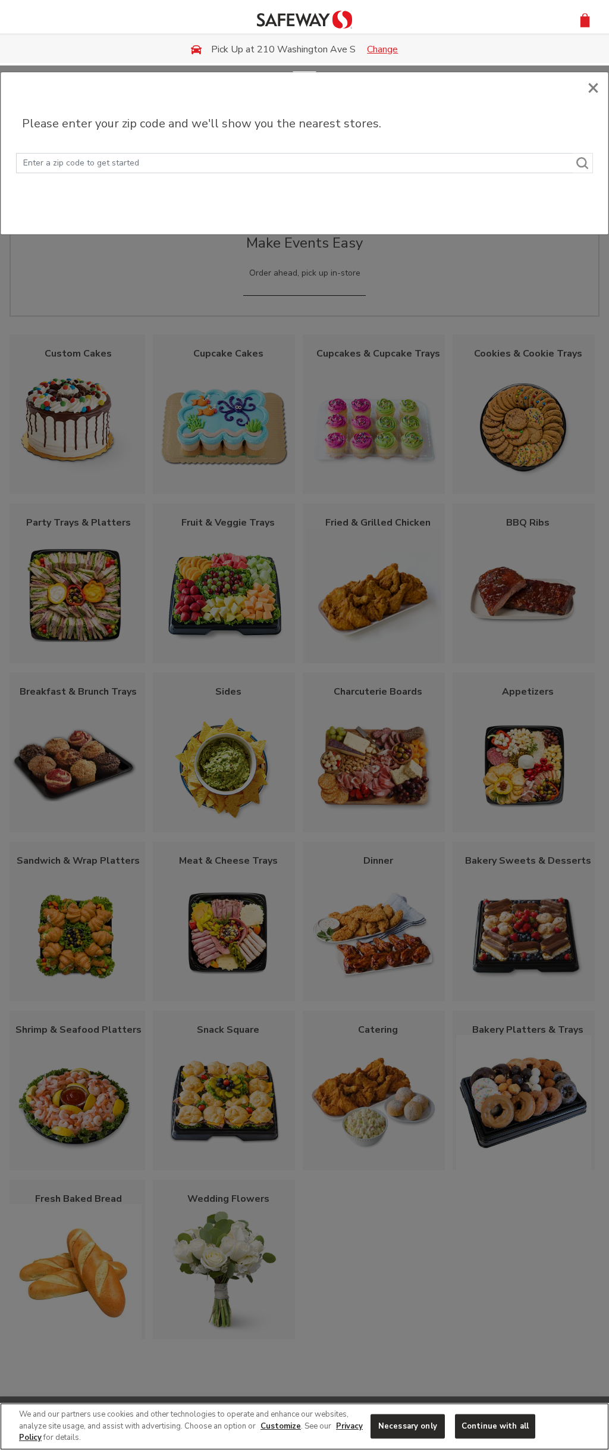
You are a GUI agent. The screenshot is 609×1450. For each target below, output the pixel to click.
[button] (585, 19)
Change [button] (382, 49)
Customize (280, 1426)
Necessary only (407, 1425)
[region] (304, 1426)
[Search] (583, 163)
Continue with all (495, 1425)
